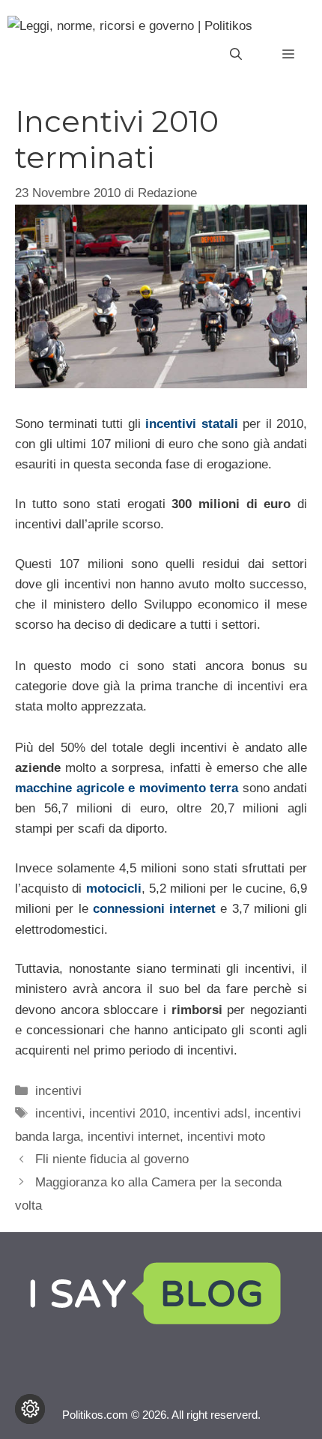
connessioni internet (154, 909)
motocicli (114, 888)
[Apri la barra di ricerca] (236, 54)
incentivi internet (134, 1136)
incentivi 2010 (127, 1113)
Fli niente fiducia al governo (112, 1159)
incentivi (58, 1091)
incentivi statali (191, 424)
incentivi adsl (210, 1113)
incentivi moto (226, 1136)
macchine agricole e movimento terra (126, 788)
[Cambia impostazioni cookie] (30, 1409)
